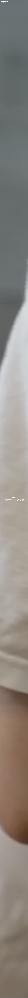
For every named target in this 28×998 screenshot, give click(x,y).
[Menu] (26, 2)
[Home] (4, 2)
